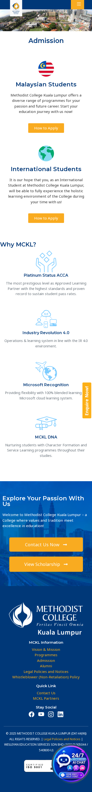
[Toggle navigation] (77, 4)
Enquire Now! (87, 401)
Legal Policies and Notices (62, 739)
